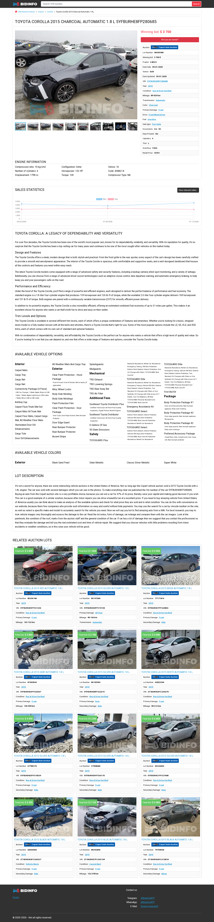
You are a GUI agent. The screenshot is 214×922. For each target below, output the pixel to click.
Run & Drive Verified (162, 91)
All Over (99, 613)
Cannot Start (95, 864)
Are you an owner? (169, 39)
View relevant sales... (188, 190)
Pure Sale (156, 124)
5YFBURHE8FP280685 (157, 81)
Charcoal (153, 105)
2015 (150, 86)
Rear (97, 701)
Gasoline (152, 119)
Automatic (160, 100)
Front (160, 110)
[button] (134, 31)
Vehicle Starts (32, 864)
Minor (164, 873)
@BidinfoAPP (148, 898)
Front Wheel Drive (157, 114)
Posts (16, 897)
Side (163, 622)
